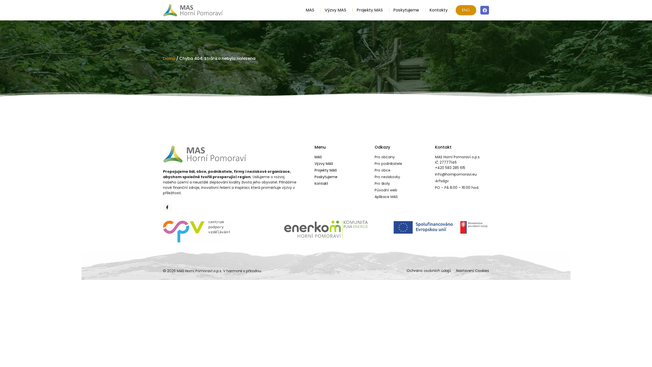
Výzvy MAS (335, 10)
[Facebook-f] (167, 207)
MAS (310, 10)
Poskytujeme (406, 10)
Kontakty (438, 10)
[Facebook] (484, 10)
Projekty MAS (370, 10)
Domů (169, 58)
